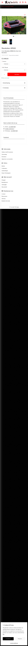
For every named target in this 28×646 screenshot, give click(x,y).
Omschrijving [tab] (6, 83)
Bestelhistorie (5, 182)
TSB (18, 207)
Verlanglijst (4, 184)
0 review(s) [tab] (6, 88)
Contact (3, 194)
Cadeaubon (4, 168)
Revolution (4, 52)
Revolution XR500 (9, 6)
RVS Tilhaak (5, 67)
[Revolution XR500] (14, 37)
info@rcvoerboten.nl (9, 128)
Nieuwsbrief (4, 187)
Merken (3, 166)
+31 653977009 (12, 126)
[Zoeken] (25, 2)
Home (3, 6)
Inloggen (4, 180)
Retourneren (4, 196)
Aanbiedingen (5, 170)
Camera (4, 61)
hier (3, 634)
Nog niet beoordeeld (13, 55)
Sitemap (4, 198)
